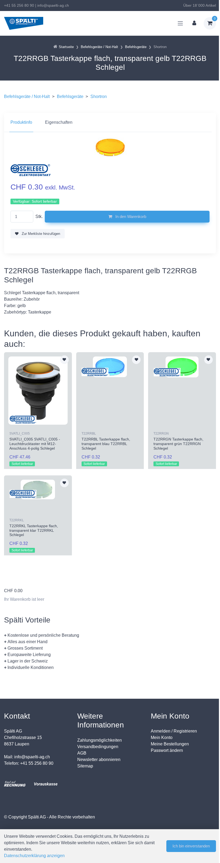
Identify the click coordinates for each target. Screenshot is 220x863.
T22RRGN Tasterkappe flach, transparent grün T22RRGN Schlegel (178, 443)
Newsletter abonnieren (98, 759)
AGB (81, 753)
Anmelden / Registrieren (174, 731)
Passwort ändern (167, 750)
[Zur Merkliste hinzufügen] (64, 359)
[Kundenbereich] (194, 23)
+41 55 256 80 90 (19, 5)
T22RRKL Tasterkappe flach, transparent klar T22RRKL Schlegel (33, 530)
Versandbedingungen (97, 746)
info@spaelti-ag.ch (53, 5)
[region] (110, 122)
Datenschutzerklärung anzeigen (34, 855)
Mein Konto (162, 737)
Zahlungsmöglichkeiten (99, 740)
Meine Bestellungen (170, 744)
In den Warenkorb (130, 216)
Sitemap (85, 766)
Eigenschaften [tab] (58, 122)
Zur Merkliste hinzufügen (40, 234)
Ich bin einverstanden (191, 846)
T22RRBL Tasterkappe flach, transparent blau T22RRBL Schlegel (106, 443)
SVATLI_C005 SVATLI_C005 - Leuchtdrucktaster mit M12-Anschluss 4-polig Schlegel (34, 443)
